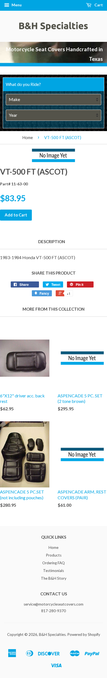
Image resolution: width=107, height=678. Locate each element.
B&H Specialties (52, 634)
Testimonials (53, 570)
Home (27, 137)
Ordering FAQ (53, 563)
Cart (98, 4)
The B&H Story (53, 578)
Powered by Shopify (83, 634)
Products (53, 555)
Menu (16, 4)
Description (51, 241)
